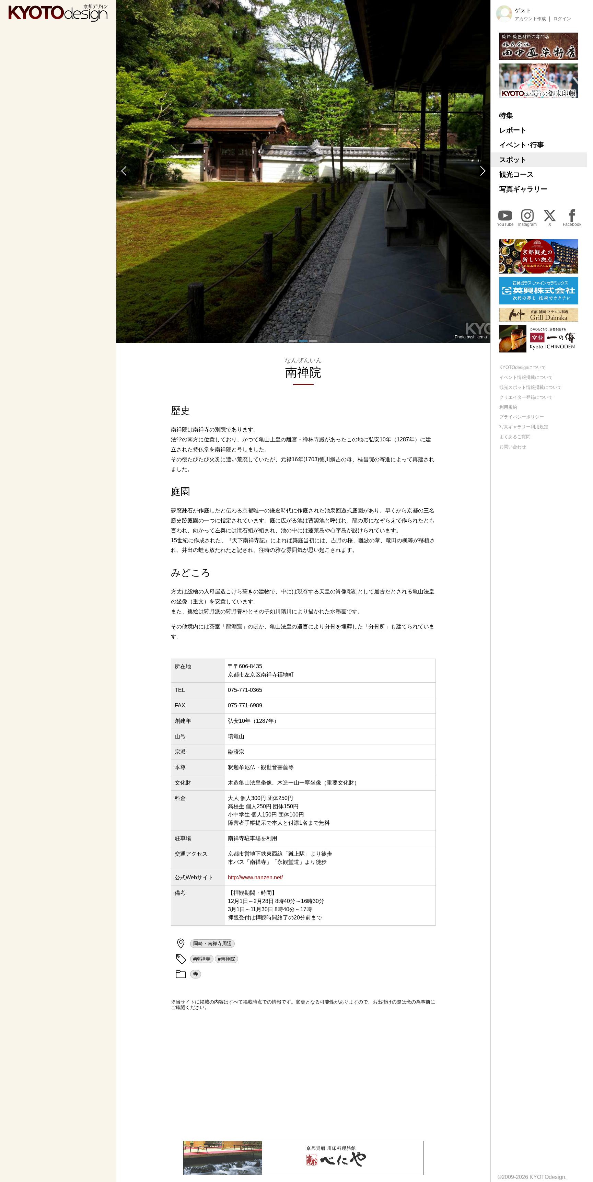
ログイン (562, 18)
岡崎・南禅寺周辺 (212, 943)
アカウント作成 (530, 18)
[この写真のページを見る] (303, 171)
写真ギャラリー (523, 189)
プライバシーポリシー (521, 416)
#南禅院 (226, 959)
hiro (483, 337)
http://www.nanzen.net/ (255, 877)
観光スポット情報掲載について (530, 387)
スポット (513, 159)
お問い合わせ (512, 446)
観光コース (516, 174)
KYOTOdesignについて (522, 367)
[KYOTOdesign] (58, 18)
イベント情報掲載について (526, 377)
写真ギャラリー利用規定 (523, 426)
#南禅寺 (201, 959)
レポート (513, 130)
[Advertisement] (303, 1076)
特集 (506, 115)
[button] (123, 171)
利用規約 (508, 407)
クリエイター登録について (526, 397)
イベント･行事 (521, 145)
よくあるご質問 (515, 436)
